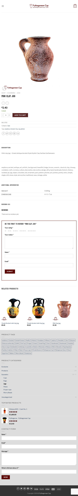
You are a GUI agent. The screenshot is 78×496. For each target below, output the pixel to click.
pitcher (23, 129)
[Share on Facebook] (3, 133)
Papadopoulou (67, 347)
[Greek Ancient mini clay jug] (13, 307)
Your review (9, 235)
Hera (3, 347)
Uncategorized (7, 397)
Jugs (18, 93)
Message (5, 451)
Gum (48, 343)
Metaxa (48, 347)
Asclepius (40, 340)
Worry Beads (19, 353)
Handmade (54, 343)
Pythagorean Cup (48, 350)
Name (7, 252)
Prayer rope (27, 350)
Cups (5, 378)
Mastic (35, 347)
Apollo (28, 340)
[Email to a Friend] (10, 133)
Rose (69, 350)
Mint (53, 347)
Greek (35, 343)
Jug (19, 129)
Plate (16, 350)
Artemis (33, 340)
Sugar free (5, 353)
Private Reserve (37, 350)
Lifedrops (21, 347)
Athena (47, 340)
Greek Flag (42, 343)
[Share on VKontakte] (18, 133)
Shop (3, 93)
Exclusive (5, 367)
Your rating (9, 228)
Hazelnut (70, 343)
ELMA (17, 343)
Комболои (28, 353)
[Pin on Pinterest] (14, 133)
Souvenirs (11, 93)
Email (7, 261)
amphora (7, 129)
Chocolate (60, 340)
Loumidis (28, 347)
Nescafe (58, 347)
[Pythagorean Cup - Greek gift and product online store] (39, 6)
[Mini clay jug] (64, 307)
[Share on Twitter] (7, 133)
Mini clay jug (56, 323)
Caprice (53, 340)
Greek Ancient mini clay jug (10, 323)
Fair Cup (23, 343)
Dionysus (72, 340)
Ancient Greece (19, 340)
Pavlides (4, 350)
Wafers (12, 353)
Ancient (12, 129)
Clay (16, 129)
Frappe (29, 343)
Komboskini (14, 347)
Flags (5, 381)
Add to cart (20, 115)
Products (5, 371)
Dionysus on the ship (8, 343)
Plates (5, 387)
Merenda (41, 347)
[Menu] (3, 6)
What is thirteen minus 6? (10, 468)
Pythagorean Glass (60, 350)
